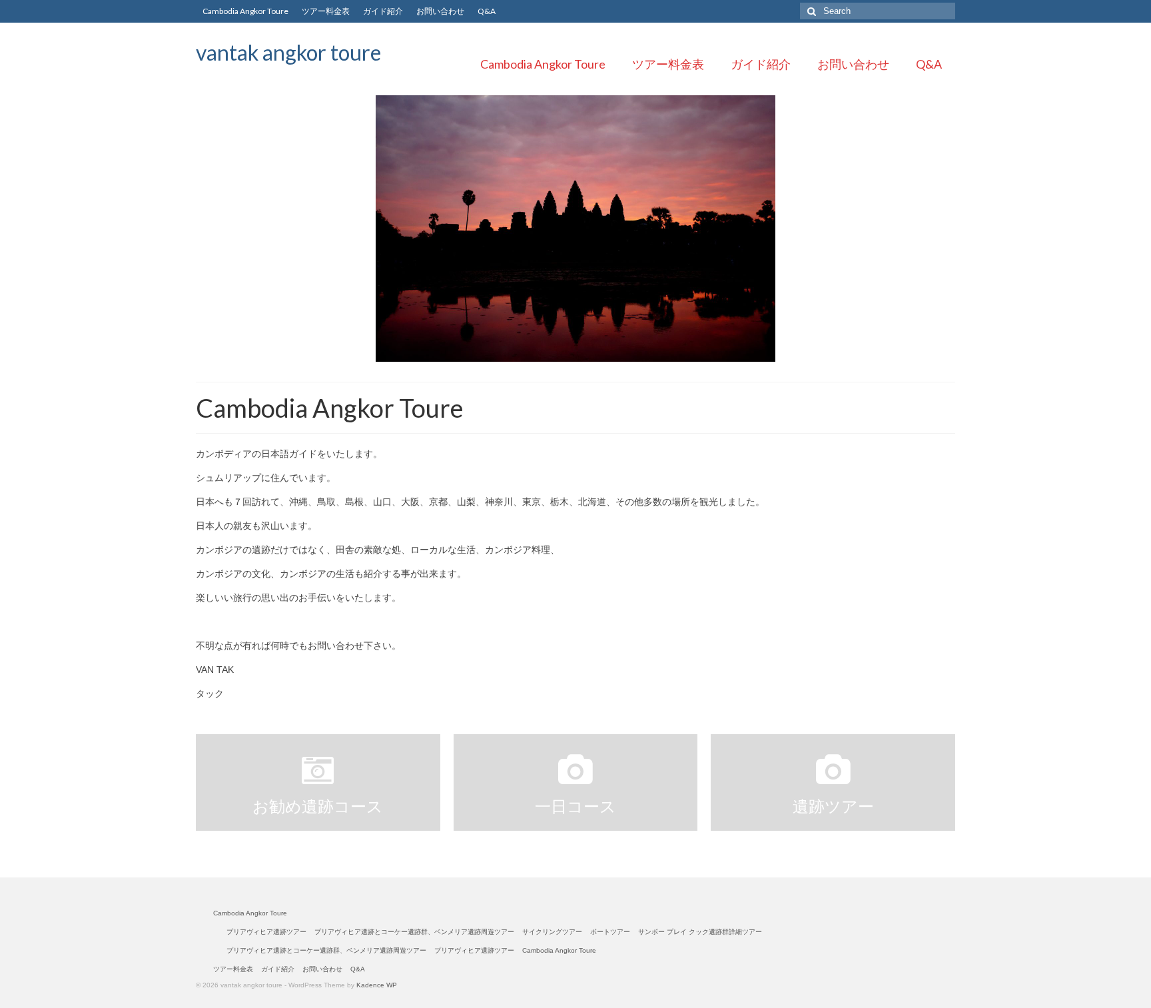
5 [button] (599, 355)
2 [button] (551, 355)
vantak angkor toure (288, 52)
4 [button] (583, 355)
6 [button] (615, 355)
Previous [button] (204, 229)
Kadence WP (376, 985)
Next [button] (947, 229)
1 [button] (535, 355)
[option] (575, 228)
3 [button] (567, 355)
